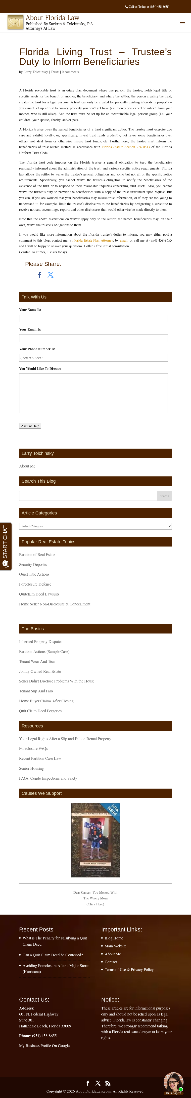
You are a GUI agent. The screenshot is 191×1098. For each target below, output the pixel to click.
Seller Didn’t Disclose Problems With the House (57, 680)
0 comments (70, 71)
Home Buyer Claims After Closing (46, 700)
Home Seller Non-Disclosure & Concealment (54, 603)
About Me (27, 465)
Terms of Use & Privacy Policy (129, 969)
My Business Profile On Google (44, 1045)
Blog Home (114, 937)
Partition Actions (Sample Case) (44, 651)
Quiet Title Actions (34, 574)
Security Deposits (33, 564)
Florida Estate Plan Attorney (92, 240)
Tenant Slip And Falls (36, 690)
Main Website (115, 945)
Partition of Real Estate (37, 554)
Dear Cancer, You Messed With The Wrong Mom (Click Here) (95, 898)
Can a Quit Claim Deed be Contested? (53, 954)
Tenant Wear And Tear (37, 661)
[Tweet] (50, 275)
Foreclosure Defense (35, 584)
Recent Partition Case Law (40, 758)
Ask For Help (30, 425)
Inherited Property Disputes (40, 641)
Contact (111, 961)
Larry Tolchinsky (36, 71)
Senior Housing (31, 768)
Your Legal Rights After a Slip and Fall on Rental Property (65, 738)
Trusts (55, 71)
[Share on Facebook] (40, 275)
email (124, 240)
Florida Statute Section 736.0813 (126, 146)
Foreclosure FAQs (33, 748)
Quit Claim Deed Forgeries (40, 710)
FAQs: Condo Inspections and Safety (48, 778)
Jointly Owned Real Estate (40, 671)
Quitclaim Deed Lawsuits (39, 593)
